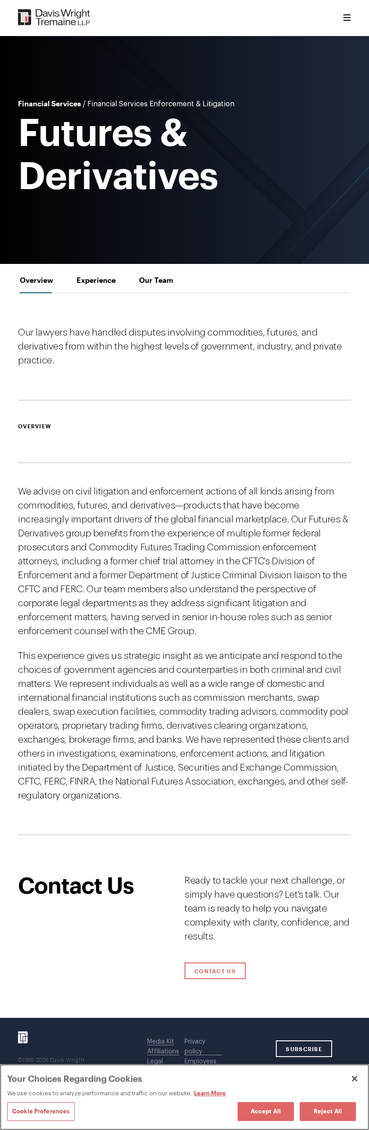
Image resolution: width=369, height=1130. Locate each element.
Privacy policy (194, 1047)
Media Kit (160, 1042)
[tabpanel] (184, 564)
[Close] (354, 1079)
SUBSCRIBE (304, 1049)
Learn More (210, 1093)
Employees (200, 1061)
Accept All (266, 1111)
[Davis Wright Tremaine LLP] (54, 18)
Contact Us (215, 971)
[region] (184, 1097)
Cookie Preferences (41, 1111)
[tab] (36, 280)
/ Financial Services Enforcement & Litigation (158, 104)
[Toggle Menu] (347, 18)
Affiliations (163, 1051)
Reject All (328, 1111)
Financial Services (49, 103)
